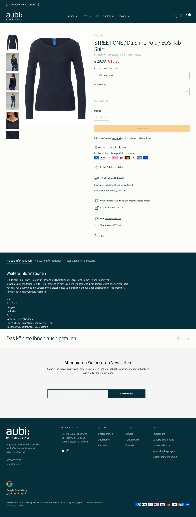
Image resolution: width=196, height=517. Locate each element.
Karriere (102, 445)
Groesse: (100, 84)
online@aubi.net (113, 218)
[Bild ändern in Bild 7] (12, 81)
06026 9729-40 (114, 225)
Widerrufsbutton (162, 445)
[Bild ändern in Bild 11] (12, 101)
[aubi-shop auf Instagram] (68, 451)
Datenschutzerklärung (165, 456)
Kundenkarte (132, 439)
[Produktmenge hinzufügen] (106, 117)
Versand (116, 138)
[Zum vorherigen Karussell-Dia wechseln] (180, 338)
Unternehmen (105, 433)
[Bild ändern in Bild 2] (12, 42)
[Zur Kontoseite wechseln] (181, 16)
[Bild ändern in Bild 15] (12, 120)
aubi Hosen (104, 439)
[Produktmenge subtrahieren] (97, 117)
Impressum (159, 433)
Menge (97, 110)
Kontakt (129, 445)
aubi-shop (28, 502)
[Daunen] (12, 141)
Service (129, 433)
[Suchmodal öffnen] (175, 16)
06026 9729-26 (13, 460)
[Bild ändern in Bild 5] (12, 62)
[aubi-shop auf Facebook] (63, 451)
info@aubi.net (14, 464)
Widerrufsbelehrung (163, 439)
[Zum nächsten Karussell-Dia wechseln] (187, 338)
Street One (100, 54)
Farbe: (106, 68)
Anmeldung (126, 393)
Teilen (101, 236)
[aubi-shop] (14, 16)
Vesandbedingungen (164, 451)
